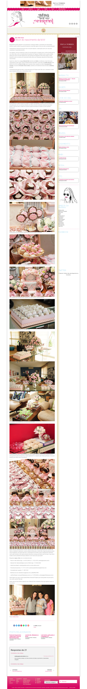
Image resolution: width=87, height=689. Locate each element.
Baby (16, 37)
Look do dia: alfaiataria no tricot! (65, 101)
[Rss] (77, 24)
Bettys (59, 214)
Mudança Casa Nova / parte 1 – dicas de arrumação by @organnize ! (67, 79)
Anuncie (25, 678)
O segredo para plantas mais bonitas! (66, 179)
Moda (17, 681)
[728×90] (43, 6)
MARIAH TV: (63, 75)
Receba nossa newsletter (26, 682)
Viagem (11, 678)
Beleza (11, 682)
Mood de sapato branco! (64, 168)
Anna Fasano (60, 212)
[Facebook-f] (72, 24)
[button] (14, 625)
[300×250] (67, 53)
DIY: (59, 109)
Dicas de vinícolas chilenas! (64, 90)
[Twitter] (70, 24)
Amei (35, 627)
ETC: (60, 176)
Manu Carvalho (61, 223)
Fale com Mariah (27, 684)
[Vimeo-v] (74, 24)
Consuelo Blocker (61, 215)
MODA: (61, 165)
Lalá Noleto (60, 221)
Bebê (19, 37)
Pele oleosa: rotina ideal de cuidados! (66, 136)
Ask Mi (59, 213)
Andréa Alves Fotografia (62, 211)
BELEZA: (61, 133)
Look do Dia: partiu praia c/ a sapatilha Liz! (48, 635)
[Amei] (34, 625)
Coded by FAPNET (72, 687)
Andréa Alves (15, 616)
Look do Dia (12, 680)
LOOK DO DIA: (64, 98)
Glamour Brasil (60, 220)
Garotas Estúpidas (61, 219)
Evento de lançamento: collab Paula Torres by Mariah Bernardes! (15, 636)
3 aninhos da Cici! (62, 157)
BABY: (60, 155)
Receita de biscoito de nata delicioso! (66, 125)
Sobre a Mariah (26, 680)
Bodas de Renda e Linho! (64, 147)
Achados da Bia (61, 210)
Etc (17, 682)
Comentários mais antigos (17, 653)
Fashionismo (60, 218)
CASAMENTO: (64, 144)
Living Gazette (61, 222)
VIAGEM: (61, 87)
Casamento (19, 678)
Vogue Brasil (60, 226)
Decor (22, 37)
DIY (10, 681)
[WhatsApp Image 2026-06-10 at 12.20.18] (67, 69)
